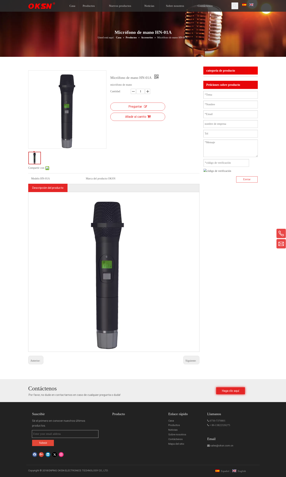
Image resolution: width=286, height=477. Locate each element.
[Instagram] (61, 454)
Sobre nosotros (177, 434)
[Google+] (41, 454)
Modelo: (35, 178)
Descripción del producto (47, 187)
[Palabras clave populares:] (234, 5)
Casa (171, 420)
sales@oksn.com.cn (220, 445)
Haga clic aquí (230, 390)
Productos (174, 425)
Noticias (173, 429)
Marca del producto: (97, 178)
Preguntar (135, 106)
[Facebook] (34, 454)
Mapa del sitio (176, 443)
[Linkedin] (48, 454)
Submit (43, 442)
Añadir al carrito (135, 117)
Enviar (247, 179)
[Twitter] (54, 454)
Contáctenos (175, 439)
